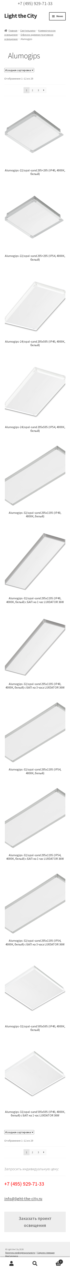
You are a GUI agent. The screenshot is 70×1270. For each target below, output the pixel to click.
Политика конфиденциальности (20, 1252)
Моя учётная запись (11, 1263)
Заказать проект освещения (35, 1222)
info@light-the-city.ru (23, 1198)
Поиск (35, 1263)
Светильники (27, 30)
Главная (13, 30)
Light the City (20, 16)
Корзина (54, 1260)
